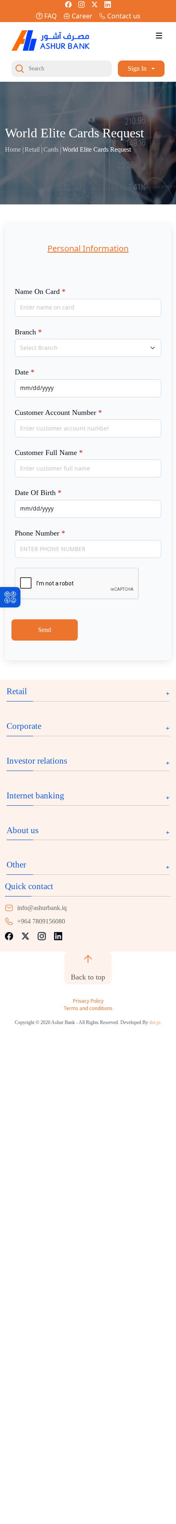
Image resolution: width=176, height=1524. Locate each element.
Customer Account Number (58, 412)
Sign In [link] (137, 68)
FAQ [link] (50, 15)
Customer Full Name (49, 452)
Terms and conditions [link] (88, 1008)
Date (24, 372)
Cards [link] (51, 149)
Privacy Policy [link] (88, 1000)
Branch (28, 332)
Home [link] (13, 149)
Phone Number (40, 533)
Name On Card (40, 291)
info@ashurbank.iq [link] (42, 907)
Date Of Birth (38, 493)
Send (44, 629)
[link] (10, 597)
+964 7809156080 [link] (41, 921)
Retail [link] (32, 149)
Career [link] (82, 15)
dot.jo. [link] (155, 1022)
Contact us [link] (123, 15)
